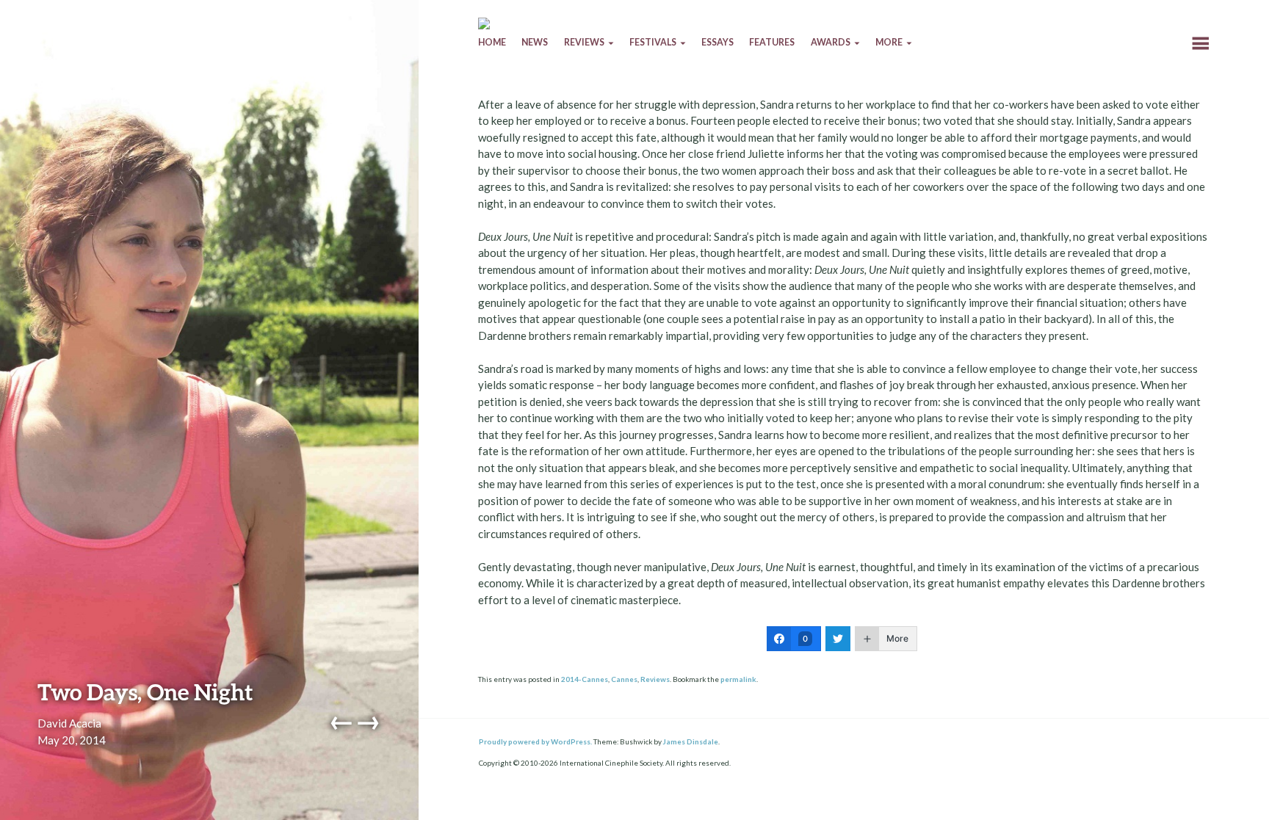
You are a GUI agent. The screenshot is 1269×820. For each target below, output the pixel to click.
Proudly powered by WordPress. (535, 741)
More (889, 42)
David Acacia (69, 723)
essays (717, 42)
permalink (738, 679)
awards (830, 42)
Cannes (624, 679)
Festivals (652, 42)
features (772, 42)
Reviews (655, 679)
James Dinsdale (690, 741)
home (492, 42)
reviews (584, 42)
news (534, 42)
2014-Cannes (584, 679)
